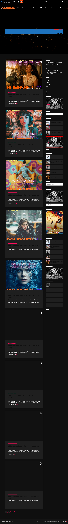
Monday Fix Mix (50, 106)
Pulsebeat (52, 283)
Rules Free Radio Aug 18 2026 (52, 68)
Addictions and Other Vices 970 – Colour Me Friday (23, 296)
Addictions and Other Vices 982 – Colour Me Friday (23, 146)
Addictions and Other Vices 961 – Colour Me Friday (23, 497)
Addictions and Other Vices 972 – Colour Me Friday (23, 246)
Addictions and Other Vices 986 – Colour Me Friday (23, 96)
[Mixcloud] (64, 4)
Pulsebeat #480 (49, 70)
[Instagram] (66, 521)
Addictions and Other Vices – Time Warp (56, 294)
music (48, 142)
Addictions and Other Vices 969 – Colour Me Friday (23, 347)
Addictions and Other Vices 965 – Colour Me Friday (23, 447)
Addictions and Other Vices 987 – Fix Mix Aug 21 (56, 128)
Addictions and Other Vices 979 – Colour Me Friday (23, 196)
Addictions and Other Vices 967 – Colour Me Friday (23, 397)
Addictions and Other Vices (12, 92)
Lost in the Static (53, 288)
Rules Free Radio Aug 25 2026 (52, 62)
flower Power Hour (53, 304)
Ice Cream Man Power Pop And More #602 (54, 230)
